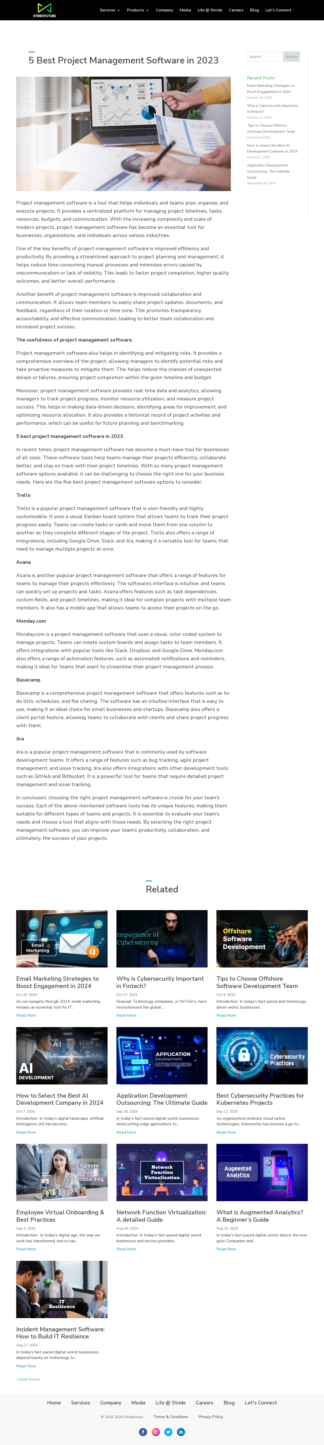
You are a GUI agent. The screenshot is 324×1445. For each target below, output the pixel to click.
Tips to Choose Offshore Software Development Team (257, 982)
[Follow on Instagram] (156, 1432)
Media (185, 10)
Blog (254, 10)
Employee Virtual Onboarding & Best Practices (60, 1216)
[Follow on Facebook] (143, 1432)
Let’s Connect (279, 10)
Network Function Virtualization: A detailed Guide (161, 1216)
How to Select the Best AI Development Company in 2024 (59, 1099)
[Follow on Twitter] (168, 1432)
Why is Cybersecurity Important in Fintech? (160, 982)
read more (26, 1015)
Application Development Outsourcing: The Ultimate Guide (268, 171)
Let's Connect (261, 1403)
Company (164, 10)
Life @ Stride (210, 10)
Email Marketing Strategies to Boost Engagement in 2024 (57, 982)
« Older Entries (28, 1379)
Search (291, 56)
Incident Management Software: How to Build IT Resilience (60, 1333)
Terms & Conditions (170, 1417)
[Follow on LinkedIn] (181, 1432)
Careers (236, 10)
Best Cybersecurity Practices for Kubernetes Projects (260, 1099)
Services (80, 1403)
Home (54, 1403)
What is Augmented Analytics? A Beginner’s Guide (259, 1216)
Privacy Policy (210, 1417)
